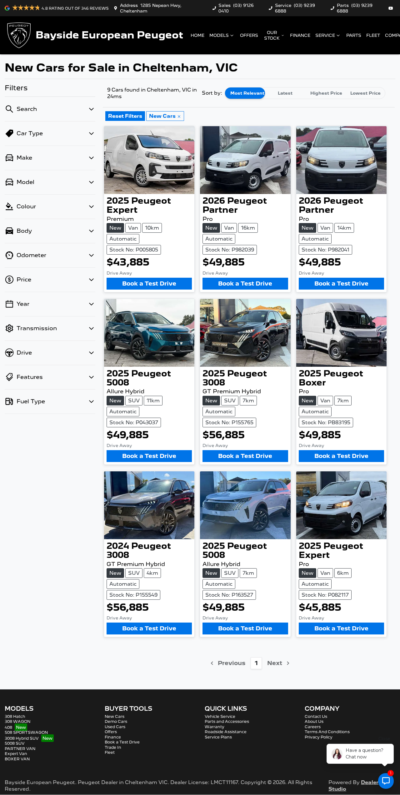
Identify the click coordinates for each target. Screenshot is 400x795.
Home (197, 35)
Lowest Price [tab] (365, 93)
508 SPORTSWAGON (26, 732)
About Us (314, 721)
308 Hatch (15, 716)
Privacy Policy (318, 737)
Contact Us (316, 716)
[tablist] (305, 93)
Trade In (113, 747)
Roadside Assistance (226, 731)
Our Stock (272, 35)
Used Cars (115, 726)
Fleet (373, 35)
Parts (353, 35)
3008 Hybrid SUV (22, 738)
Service (325, 35)
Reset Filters (125, 116)
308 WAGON (17, 721)
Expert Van (16, 753)
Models (219, 35)
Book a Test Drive (149, 283)
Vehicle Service (220, 716)
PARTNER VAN (20, 748)
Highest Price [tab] (326, 93)
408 (8, 727)
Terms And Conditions (327, 731)
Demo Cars (116, 721)
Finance (300, 35)
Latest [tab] (285, 93)
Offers (249, 35)
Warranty (214, 726)
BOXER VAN (17, 759)
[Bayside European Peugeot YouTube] (391, 8)
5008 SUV (15, 743)
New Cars (114, 716)
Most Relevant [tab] (247, 93)
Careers (313, 726)
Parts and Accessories (227, 721)
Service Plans (218, 737)
